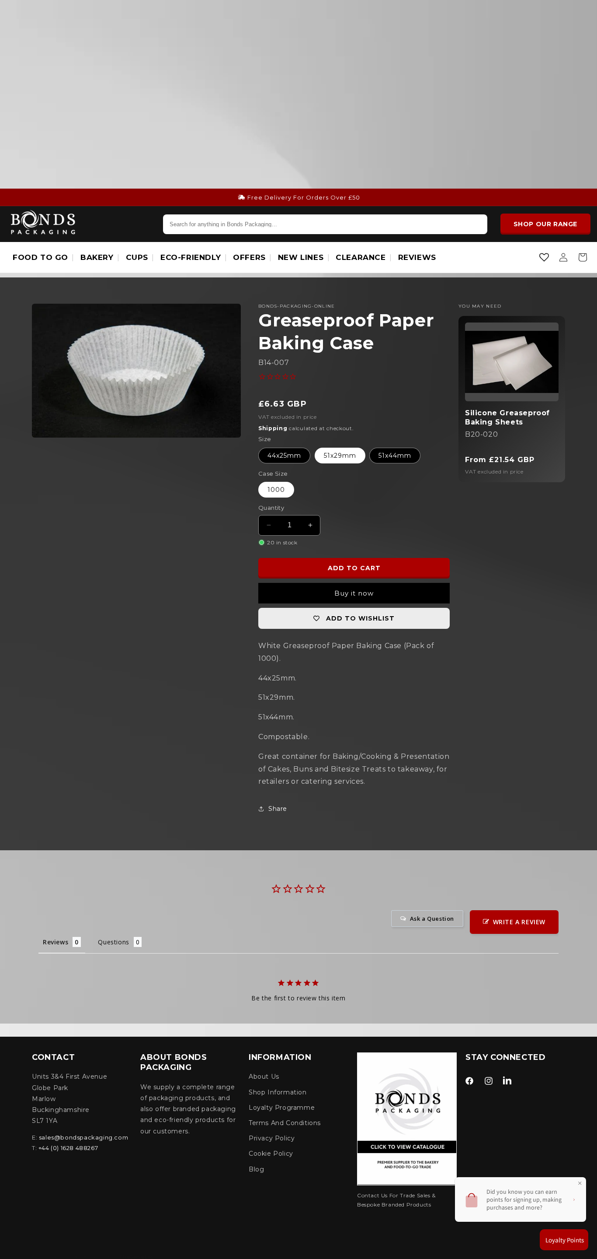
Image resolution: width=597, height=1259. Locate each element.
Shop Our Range (545, 224)
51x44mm (394, 455)
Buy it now (354, 593)
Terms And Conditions (285, 1123)
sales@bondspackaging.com (83, 1137)
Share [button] (277, 809)
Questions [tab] (113, 942)
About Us (264, 1076)
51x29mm (340, 455)
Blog (256, 1169)
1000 (276, 490)
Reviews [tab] (55, 942)
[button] (582, 257)
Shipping (273, 428)
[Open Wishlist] (544, 257)
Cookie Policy (271, 1153)
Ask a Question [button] (432, 918)
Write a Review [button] (519, 922)
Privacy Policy (272, 1138)
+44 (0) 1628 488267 (68, 1147)
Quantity (271, 507)
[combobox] (325, 224)
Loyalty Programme (282, 1108)
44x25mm (284, 455)
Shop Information (278, 1092)
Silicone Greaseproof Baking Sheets (507, 417)
